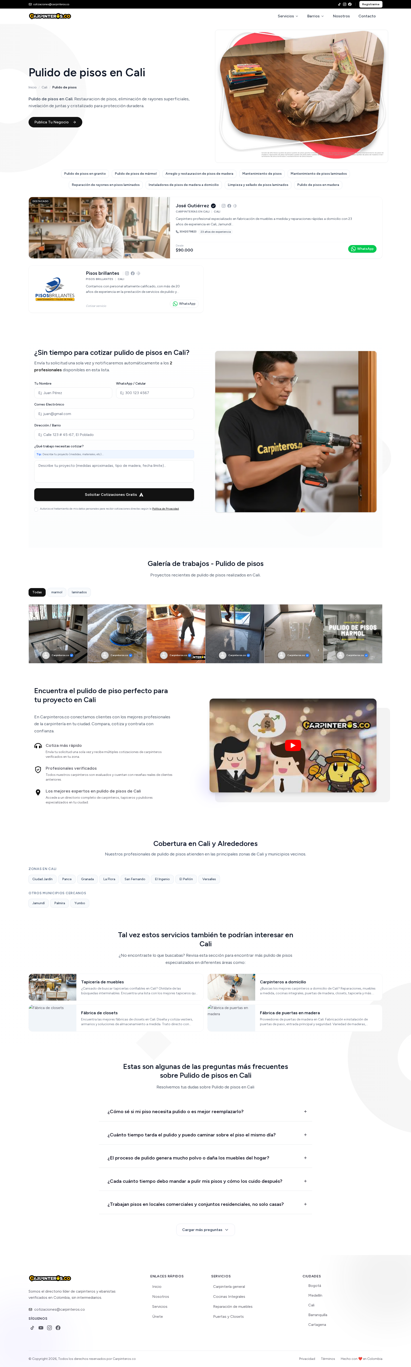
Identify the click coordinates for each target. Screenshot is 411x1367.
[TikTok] (339, 4)
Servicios (286, 16)
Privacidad (307, 1359)
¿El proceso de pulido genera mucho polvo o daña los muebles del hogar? (188, 1158)
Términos (328, 1359)
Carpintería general (229, 1286)
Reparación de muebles (233, 1306)
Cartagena (317, 1324)
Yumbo (79, 903)
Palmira (59, 903)
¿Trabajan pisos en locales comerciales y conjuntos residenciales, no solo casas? (196, 1204)
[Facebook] (350, 4)
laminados (79, 592)
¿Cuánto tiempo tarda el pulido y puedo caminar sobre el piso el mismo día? (192, 1135)
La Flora (109, 879)
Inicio (33, 87)
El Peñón (186, 879)
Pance (67, 879)
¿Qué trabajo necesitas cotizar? (59, 446)
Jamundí (38, 903)
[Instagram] (344, 4)
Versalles (209, 879)
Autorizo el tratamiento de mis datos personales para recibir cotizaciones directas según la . (110, 508)
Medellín (315, 1295)
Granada (87, 879)
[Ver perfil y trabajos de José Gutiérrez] (205, 227)
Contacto (367, 16)
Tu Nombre (42, 384)
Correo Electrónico (49, 404)
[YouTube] (41, 1328)
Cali (44, 87)
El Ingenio (162, 879)
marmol (56, 592)
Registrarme (371, 4)
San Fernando (135, 879)
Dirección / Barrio (47, 425)
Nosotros (341, 16)
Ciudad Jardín (42, 879)
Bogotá (314, 1285)
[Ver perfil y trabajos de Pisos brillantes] (116, 289)
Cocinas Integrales (229, 1296)
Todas (37, 592)
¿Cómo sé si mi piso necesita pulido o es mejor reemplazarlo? (176, 1111)
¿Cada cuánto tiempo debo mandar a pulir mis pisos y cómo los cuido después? (195, 1181)
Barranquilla (317, 1315)
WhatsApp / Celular (131, 384)
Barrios (313, 16)
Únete (157, 1316)
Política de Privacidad (165, 508)
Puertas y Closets (228, 1316)
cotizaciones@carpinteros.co (59, 1309)
